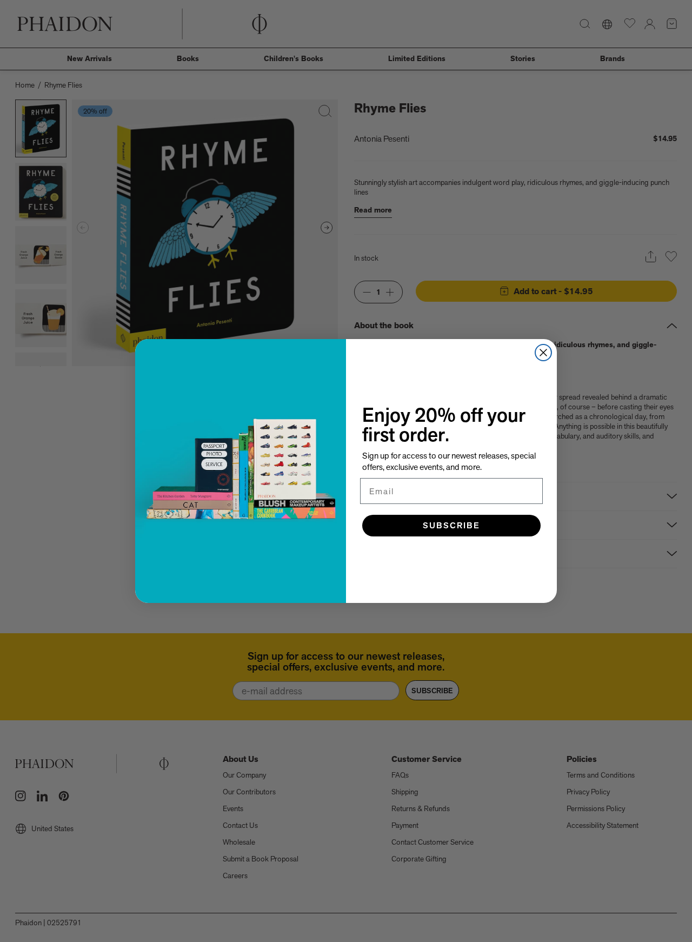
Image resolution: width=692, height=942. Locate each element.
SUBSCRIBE (451, 525)
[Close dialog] (543, 352)
